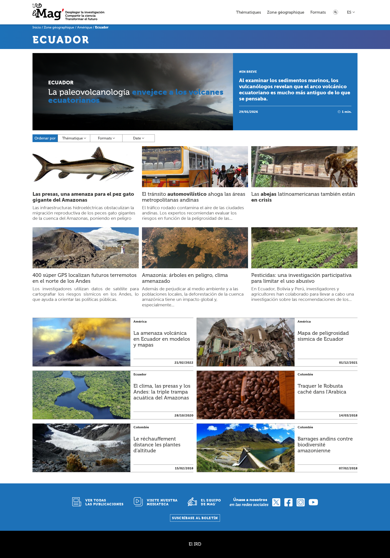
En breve (249, 72)
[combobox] (351, 12)
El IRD (195, 544)
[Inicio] (68, 12)
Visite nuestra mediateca (162, 502)
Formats (318, 12)
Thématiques (248, 12)
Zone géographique (285, 12)
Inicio (36, 27)
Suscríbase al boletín (195, 518)
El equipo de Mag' (211, 502)
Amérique (84, 27)
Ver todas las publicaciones (104, 502)
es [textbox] (349, 12)
